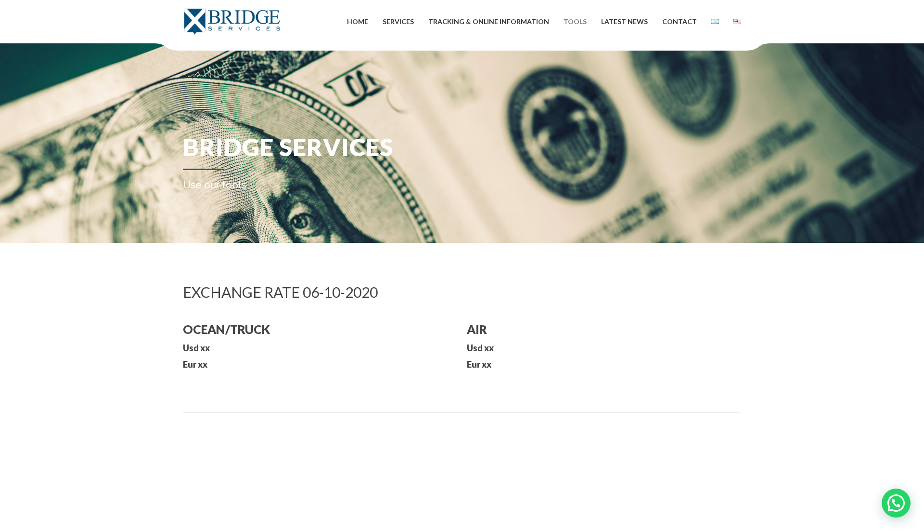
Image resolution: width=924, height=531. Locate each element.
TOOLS (575, 21)
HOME (357, 21)
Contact (679, 21)
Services (398, 21)
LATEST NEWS (624, 21)
